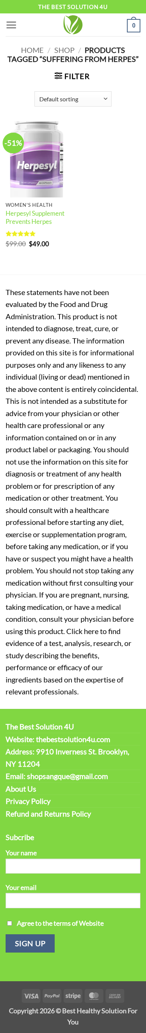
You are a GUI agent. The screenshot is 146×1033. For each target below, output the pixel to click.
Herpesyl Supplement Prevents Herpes (35, 217)
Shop (64, 49)
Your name (21, 853)
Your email (21, 887)
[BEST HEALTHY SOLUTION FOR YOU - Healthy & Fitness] (73, 24)
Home (32, 49)
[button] (11, 24)
